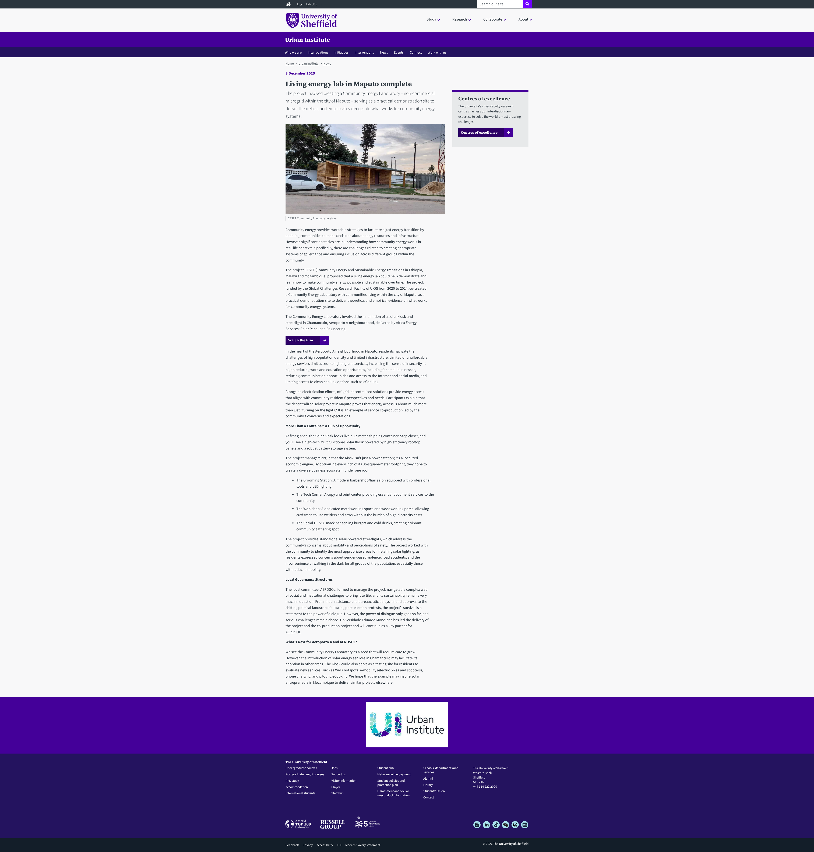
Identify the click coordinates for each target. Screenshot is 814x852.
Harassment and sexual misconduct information (393, 793)
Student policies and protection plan (391, 783)
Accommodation (297, 787)
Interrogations (318, 52)
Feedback (292, 845)
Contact (428, 797)
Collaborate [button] (492, 19)
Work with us (437, 52)
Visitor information (343, 781)
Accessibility (324, 845)
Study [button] (431, 19)
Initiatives (341, 52)
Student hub (385, 768)
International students (300, 793)
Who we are (293, 52)
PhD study (292, 781)
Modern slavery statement (362, 845)
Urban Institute (307, 40)
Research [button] (459, 19)
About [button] (523, 19)
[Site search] (527, 4)
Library (428, 785)
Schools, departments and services (440, 770)
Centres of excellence (479, 132)
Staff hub (337, 793)
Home (290, 63)
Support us (338, 774)
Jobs (334, 768)
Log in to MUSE (307, 4)
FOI (339, 845)
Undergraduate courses (301, 768)
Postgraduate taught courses (305, 774)
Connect (416, 52)
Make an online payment (394, 774)
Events (399, 52)
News (384, 52)
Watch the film (301, 340)
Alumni (428, 779)
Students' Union (434, 791)
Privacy (308, 845)
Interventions (364, 52)
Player (335, 787)
